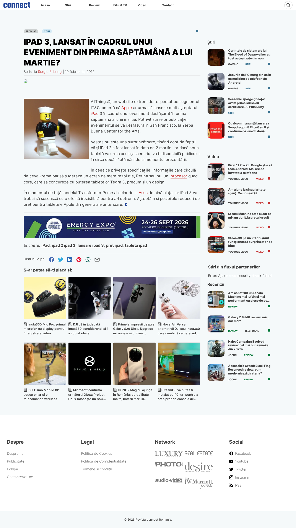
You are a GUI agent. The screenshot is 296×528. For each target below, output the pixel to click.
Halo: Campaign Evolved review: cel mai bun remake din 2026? (248, 345)
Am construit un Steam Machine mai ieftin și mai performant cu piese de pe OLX (247, 298)
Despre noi (15, 453)
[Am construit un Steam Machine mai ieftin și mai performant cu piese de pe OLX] (216, 299)
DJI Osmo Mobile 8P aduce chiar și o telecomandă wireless (41, 394)
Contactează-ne (20, 477)
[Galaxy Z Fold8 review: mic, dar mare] (216, 324)
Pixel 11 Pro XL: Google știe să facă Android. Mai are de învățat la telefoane (250, 169)
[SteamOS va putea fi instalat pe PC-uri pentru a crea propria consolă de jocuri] (179, 363)
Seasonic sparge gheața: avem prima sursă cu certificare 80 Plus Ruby (246, 102)
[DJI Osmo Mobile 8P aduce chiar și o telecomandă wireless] (45, 363)
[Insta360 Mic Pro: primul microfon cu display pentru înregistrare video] (45, 298)
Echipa (12, 469)
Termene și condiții (96, 469)
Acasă (45, 5)
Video (142, 5)
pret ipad (114, 245)
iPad (95, 113)
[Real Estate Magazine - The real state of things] (199, 455)
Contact (168, 5)
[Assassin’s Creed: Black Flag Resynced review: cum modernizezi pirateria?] (216, 372)
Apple (126, 107)
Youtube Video (238, 178)
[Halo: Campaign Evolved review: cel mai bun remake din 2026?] (216, 348)
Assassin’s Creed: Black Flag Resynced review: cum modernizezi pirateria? (249, 369)
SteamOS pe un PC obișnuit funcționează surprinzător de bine (250, 241)
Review (94, 5)
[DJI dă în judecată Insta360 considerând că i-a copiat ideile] (89, 298)
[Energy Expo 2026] (112, 236)
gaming (233, 64)
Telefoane (252, 330)
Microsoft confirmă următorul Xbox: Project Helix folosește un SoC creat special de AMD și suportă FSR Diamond (86, 399)
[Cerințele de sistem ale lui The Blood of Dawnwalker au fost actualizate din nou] (216, 57)
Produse (31, 31)
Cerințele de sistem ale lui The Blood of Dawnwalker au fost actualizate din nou (249, 54)
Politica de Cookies (96, 453)
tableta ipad (136, 245)
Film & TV (120, 5)
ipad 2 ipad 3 (63, 245)
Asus (143, 192)
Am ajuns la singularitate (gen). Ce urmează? (246, 191)
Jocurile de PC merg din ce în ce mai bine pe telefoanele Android (249, 78)
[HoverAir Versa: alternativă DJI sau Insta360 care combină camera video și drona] (179, 298)
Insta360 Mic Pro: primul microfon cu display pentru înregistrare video (45, 328)
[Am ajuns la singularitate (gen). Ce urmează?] (216, 196)
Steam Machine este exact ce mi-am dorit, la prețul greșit (249, 215)
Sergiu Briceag (50, 71)
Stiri (47, 31)
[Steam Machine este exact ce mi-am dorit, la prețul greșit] (216, 220)
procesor (179, 175)
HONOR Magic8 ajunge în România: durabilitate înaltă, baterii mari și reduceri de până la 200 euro (133, 399)
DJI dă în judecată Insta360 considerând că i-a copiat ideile (88, 328)
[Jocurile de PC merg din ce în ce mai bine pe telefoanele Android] (216, 81)
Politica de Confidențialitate (103, 461)
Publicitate (15, 461)
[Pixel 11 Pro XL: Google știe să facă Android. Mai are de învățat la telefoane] (216, 172)
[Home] (16, 4)
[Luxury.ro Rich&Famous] (169, 455)
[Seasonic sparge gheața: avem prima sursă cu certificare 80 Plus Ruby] (216, 105)
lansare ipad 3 (91, 245)
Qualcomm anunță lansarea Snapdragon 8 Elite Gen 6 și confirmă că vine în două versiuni (248, 129)
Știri (68, 5)
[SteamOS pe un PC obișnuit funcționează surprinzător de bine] (216, 244)
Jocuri (232, 355)
